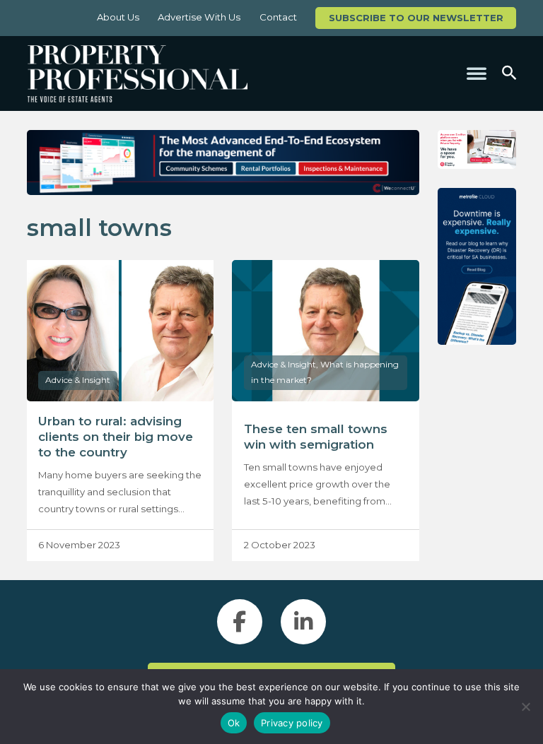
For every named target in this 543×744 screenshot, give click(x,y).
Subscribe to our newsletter (416, 17)
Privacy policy (292, 722)
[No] (525, 706)
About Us (118, 17)
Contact (278, 17)
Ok (234, 722)
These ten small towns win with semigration (315, 436)
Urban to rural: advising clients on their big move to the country (115, 436)
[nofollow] (477, 150)
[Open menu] (476, 73)
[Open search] (509, 73)
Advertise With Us (199, 17)
